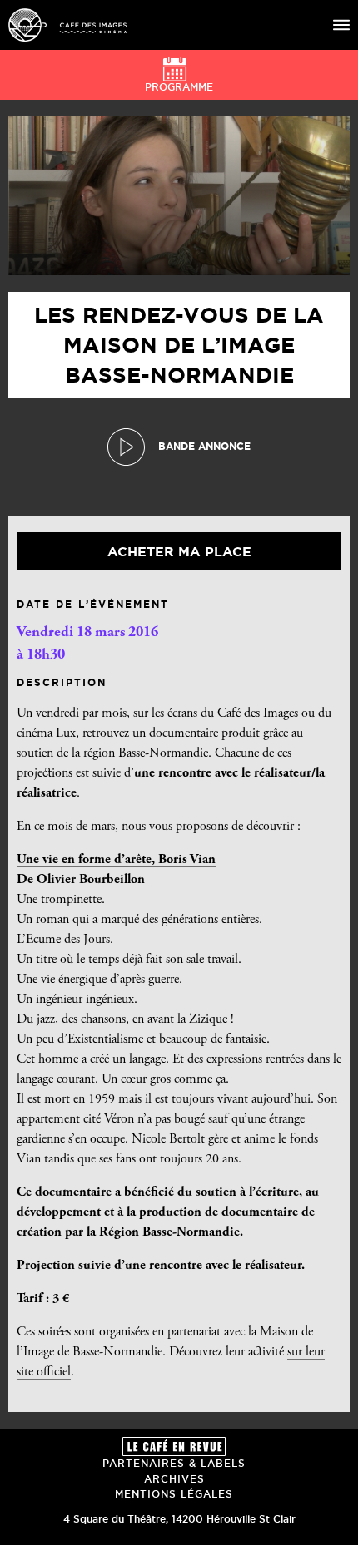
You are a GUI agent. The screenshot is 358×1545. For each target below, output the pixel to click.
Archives (174, 1478)
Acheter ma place (179, 551)
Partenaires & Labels (174, 1463)
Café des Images (67, 25)
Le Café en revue (174, 1446)
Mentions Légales (174, 1493)
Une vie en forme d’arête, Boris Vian (116, 859)
